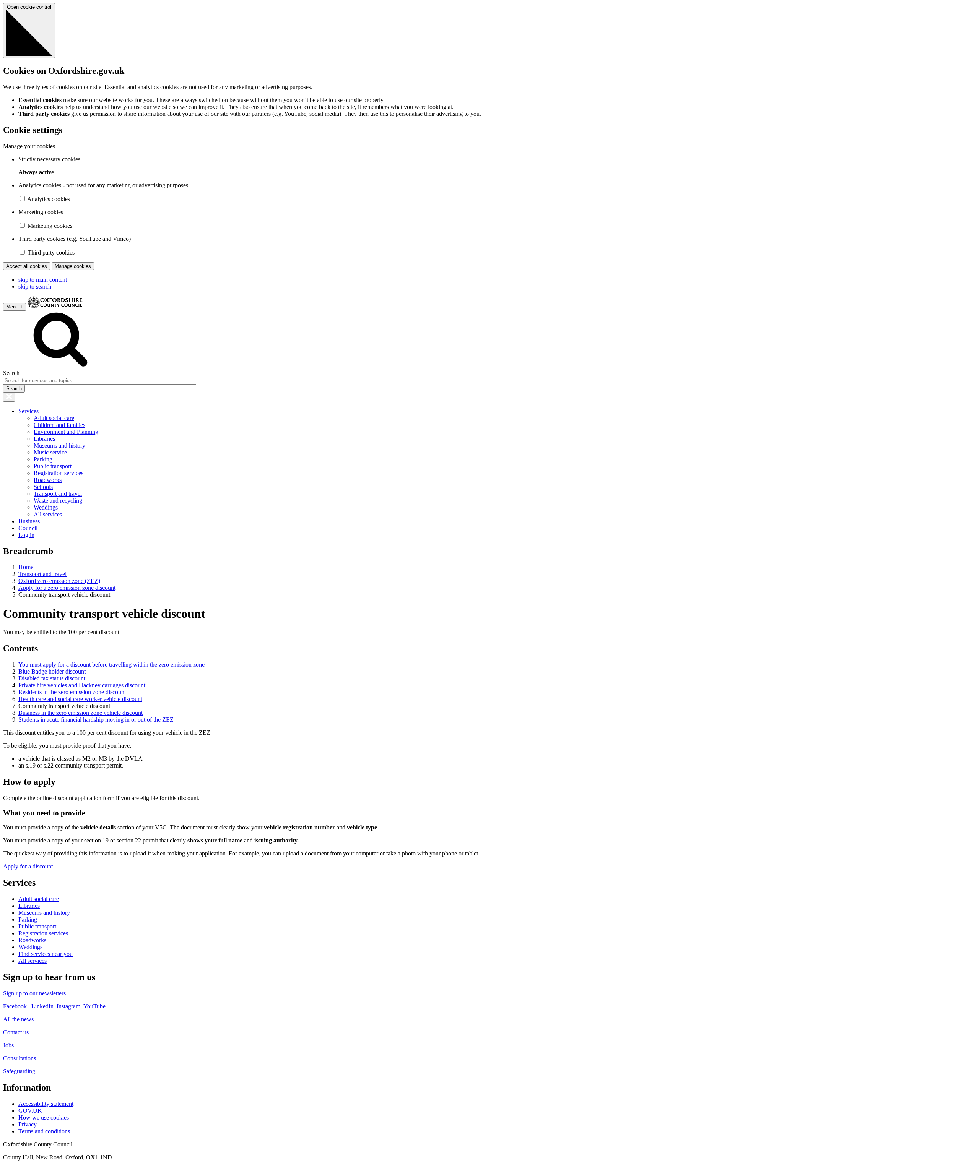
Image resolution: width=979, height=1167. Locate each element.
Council (27, 528)
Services (28, 411)
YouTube (94, 1006)
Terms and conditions (44, 1131)
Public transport (53, 466)
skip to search (34, 286)
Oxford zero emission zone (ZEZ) (59, 581)
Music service (50, 452)
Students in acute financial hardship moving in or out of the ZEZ (96, 719)
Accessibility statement (45, 1103)
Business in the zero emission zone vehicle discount (80, 712)
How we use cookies (43, 1117)
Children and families (59, 425)
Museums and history (59, 445)
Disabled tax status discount (51, 678)
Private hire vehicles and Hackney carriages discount (81, 685)
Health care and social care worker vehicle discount (80, 699)
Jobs (8, 1045)
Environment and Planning (66, 431)
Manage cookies (73, 266)
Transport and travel (58, 493)
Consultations (19, 1058)
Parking (43, 459)
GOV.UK (30, 1110)
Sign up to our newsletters (34, 993)
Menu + (14, 307)
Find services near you (45, 954)
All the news (18, 1019)
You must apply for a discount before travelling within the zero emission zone (111, 664)
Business (29, 521)
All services (48, 514)
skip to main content (42, 279)
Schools (43, 487)
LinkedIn (42, 1006)
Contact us (16, 1032)
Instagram (68, 1006)
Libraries (44, 438)
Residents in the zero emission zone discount (72, 692)
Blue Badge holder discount (52, 671)
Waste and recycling (58, 500)
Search (11, 373)
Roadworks (48, 480)
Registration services (58, 473)
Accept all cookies (26, 266)
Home (25, 567)
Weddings (46, 507)
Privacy (27, 1124)
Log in (26, 535)
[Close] (9, 397)
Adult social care (54, 418)
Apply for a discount (28, 866)
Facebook (15, 1006)
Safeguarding (19, 1071)
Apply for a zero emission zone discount (66, 587)
